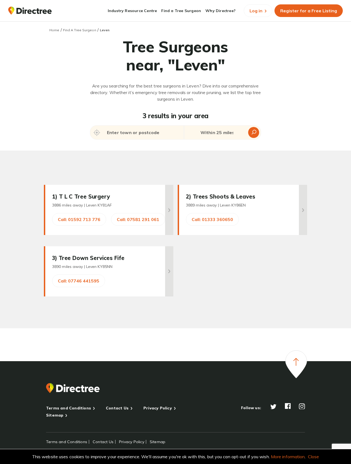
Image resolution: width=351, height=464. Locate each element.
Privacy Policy (157, 408)
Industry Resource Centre (132, 10)
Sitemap (54, 415)
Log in (257, 10)
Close (313, 456)
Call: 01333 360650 (212, 219)
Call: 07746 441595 (78, 281)
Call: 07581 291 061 (138, 219)
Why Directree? (220, 10)
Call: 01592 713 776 (79, 219)
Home (54, 30)
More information (288, 456)
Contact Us (117, 408)
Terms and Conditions (68, 408)
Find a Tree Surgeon (181, 10)
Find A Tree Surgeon (79, 30)
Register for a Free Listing (308, 10)
